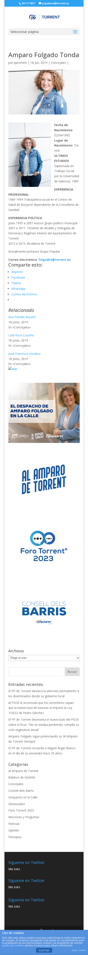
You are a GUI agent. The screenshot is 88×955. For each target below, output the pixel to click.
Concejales (58, 63)
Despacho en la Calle (22, 797)
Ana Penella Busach (22, 317)
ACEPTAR (44, 950)
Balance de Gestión (21, 777)
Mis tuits (14, 869)
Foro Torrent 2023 (21, 810)
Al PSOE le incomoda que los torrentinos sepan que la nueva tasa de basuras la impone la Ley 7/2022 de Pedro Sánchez (41, 708)
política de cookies (13, 945)
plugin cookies (79, 950)
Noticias (14, 824)
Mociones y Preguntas (23, 817)
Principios (15, 837)
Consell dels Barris (21, 791)
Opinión (13, 830)
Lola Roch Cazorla (21, 335)
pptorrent (20, 63)
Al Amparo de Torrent (23, 771)
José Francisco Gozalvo (24, 354)
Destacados (16, 804)
